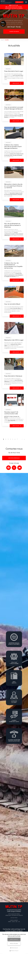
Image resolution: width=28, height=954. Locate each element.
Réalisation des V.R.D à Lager (14, 340)
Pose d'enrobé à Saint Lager (13, 71)
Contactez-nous (14, 31)
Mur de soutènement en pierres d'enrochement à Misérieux (12, 225)
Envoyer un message (14, 458)
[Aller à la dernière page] (25, 438)
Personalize (14, 947)
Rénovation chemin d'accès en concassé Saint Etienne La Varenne (13, 186)
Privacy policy (14, 950)
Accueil (2, 39)
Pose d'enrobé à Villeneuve (13, 376)
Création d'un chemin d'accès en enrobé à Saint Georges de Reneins (13, 146)
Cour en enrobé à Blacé (12, 304)
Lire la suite (16, 83)
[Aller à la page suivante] (22, 438)
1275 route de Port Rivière (14, 7)
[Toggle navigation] (26, 2)
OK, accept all (14, 939)
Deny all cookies (14, 943)
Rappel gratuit (19, 2)
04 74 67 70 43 (14, 5)
